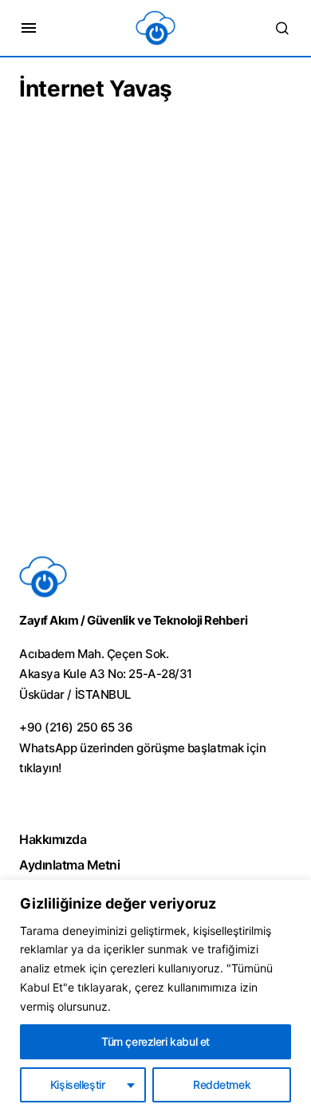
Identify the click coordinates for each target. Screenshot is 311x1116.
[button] (28, 27)
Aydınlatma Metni (69, 865)
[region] (155, 998)
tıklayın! (40, 767)
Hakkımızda (52, 839)
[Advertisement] (155, 359)
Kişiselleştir (77, 1084)
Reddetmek (221, 1084)
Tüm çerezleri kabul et (155, 1041)
